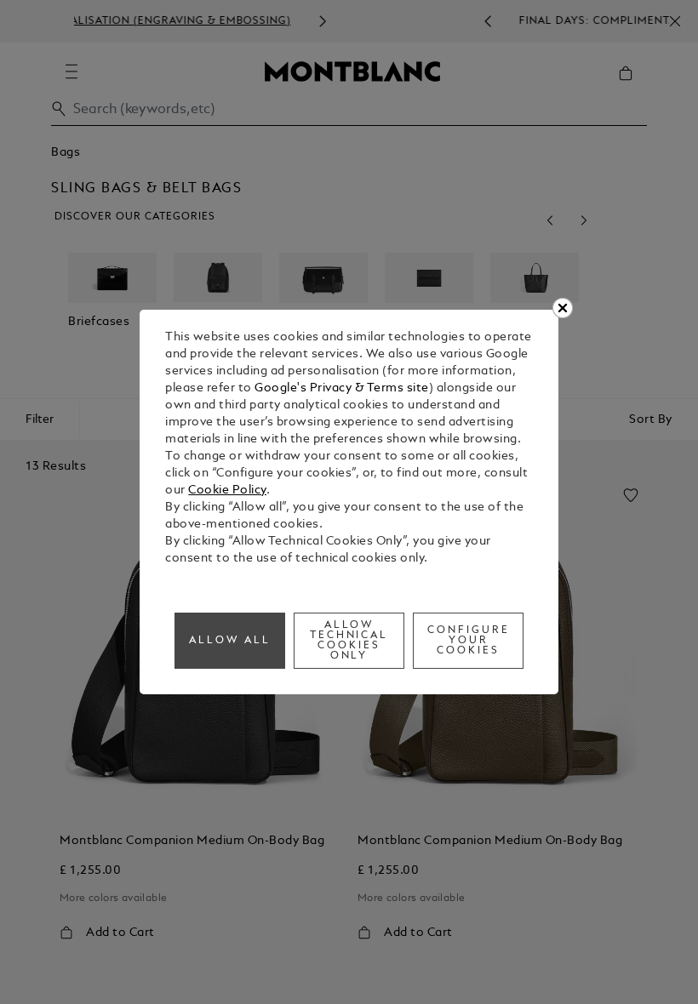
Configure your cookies (468, 640)
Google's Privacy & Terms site (342, 388)
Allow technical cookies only (349, 640)
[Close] (562, 308)
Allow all (230, 641)
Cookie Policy (227, 490)
